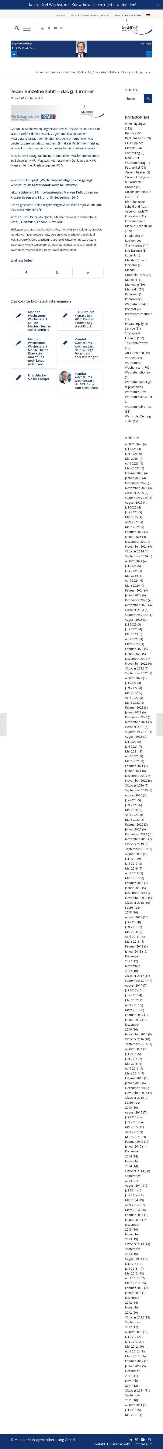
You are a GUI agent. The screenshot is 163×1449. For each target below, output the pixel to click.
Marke (129, 280)
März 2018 (132, 941)
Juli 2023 (130, 624)
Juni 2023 (131, 629)
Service (130, 328)
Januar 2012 (133, 1366)
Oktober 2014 (134, 1171)
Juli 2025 (130, 507)
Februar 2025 (134, 532)
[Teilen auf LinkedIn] (88, 272)
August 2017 (133, 985)
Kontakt (61, 15)
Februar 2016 (134, 1078)
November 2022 (136, 663)
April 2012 (132, 1351)
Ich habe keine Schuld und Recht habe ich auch (137, 206)
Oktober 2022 (134, 668)
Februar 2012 (134, 1361)
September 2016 (136, 1044)
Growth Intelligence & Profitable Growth (138, 182)
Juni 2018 (131, 927)
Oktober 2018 (134, 903)
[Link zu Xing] (49, 28)
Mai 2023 (131, 634)
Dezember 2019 (136, 834)
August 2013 (133, 1259)
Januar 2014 (133, 1220)
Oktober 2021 (134, 727)
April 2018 (132, 937)
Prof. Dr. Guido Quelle (37, 217)
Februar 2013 (134, 1288)
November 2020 (136, 780)
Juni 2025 (131, 512)
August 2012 (133, 1332)
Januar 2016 (133, 1083)
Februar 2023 (134, 649)
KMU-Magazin (69, 229)
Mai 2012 (131, 1346)
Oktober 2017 (134, 976)
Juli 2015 (130, 1117)
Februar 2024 (134, 590)
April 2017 (132, 1005)
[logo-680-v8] (131, 28)
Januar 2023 (133, 654)
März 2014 (132, 1210)
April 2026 (132, 463)
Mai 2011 (131, 1415)
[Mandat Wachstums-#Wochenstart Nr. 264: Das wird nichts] (3, 724)
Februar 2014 (134, 1215)
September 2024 (136, 556)
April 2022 (132, 698)
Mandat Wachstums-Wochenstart (90, 15)
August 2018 (133, 917)
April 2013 (132, 1278)
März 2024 (132, 585)
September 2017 (136, 981)
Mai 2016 (131, 1064)
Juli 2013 (130, 1264)
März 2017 (132, 1010)
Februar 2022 (134, 707)
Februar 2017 (134, 1015)
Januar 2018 (133, 951)
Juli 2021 (130, 742)
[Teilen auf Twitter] (57, 272)
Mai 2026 (131, 459)
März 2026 (132, 468)
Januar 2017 (133, 1020)
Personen (131, 294)
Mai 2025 (131, 517)
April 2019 (132, 873)
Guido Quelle (36, 229)
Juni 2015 (131, 1122)
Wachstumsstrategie (38, 250)
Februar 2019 (134, 883)
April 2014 (132, 1205)
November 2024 (136, 546)
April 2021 (132, 756)
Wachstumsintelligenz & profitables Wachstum (140, 387)
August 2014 (133, 1185)
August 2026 (133, 444)
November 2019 (136, 839)
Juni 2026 (131, 454)
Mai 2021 (131, 751)
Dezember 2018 (136, 893)
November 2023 (136, 605)
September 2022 (136, 673)
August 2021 (133, 737)
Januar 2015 (133, 1146)
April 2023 (132, 639)
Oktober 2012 (134, 1317)
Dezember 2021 (136, 717)
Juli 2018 (130, 922)
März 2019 (132, 878)
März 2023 (132, 644)
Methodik (131, 289)
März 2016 (132, 1073)
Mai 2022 (131, 693)
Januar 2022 (133, 712)
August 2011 (133, 1405)
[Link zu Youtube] (55, 28)
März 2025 (132, 527)
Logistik (130, 255)
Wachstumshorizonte (139, 372)
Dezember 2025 (136, 483)
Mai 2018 (131, 932)
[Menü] (25, 28)
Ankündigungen (135, 123)
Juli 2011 (130, 1410)
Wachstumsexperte (37, 245)
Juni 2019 (131, 863)
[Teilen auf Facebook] (26, 272)
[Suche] (15, 28)
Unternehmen (134, 353)
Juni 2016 (131, 1059)
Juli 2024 (130, 566)
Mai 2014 (131, 1200)
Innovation (132, 216)
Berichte (130, 133)
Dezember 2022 (136, 659)
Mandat (96, 229)
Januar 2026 (133, 478)
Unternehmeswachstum (80, 239)
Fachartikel (36, 98)
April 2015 (132, 1132)
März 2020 (132, 820)
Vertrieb (130, 358)
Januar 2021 (133, 771)
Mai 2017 (131, 1000)
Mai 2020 (131, 810)
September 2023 (136, 615)
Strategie (58, 239)
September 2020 (136, 790)
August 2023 (133, 619)
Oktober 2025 (134, 493)
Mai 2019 (131, 868)
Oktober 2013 (134, 1244)
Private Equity (134, 324)
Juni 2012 (131, 1342)
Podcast (130, 309)
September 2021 (136, 732)
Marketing (132, 284)
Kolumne (84, 229)
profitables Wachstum (37, 239)
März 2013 (132, 1283)
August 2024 (133, 561)
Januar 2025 (133, 537)
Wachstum (17, 245)
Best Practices (135, 138)
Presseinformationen (139, 314)
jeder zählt (52, 229)
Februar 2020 (134, 824)
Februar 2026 (134, 473)
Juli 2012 (130, 1337)
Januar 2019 (133, 888)
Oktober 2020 (134, 785)
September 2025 (136, 498)
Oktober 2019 (134, 844)
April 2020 (132, 815)
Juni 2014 (131, 1195)
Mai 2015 (131, 1127)
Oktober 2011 (134, 1390)
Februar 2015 (134, 1142)
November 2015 (136, 1093)
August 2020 (133, 795)
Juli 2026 (130, 449)
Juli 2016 (130, 1054)
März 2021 (132, 761)
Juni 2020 (131, 805)
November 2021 (136, 722)
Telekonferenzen (136, 343)
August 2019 (133, 854)
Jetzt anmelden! (122, 4)
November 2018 (136, 898)
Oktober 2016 (134, 1039)
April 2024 (132, 580)
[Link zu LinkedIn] (42, 28)
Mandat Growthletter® (128, 15)
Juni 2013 (131, 1268)
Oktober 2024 (134, 551)
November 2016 (136, 1034)
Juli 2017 (130, 990)
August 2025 (133, 502)
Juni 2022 (131, 688)
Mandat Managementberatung (30, 234)
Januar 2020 (133, 829)
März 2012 (132, 1356)
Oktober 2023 (134, 610)
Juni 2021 (131, 746)
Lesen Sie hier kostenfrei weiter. (75, 148)
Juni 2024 (131, 571)
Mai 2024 (131, 576)
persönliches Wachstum (66, 234)
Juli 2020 (130, 800)
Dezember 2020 (136, 776)
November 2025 (136, 488)
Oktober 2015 (134, 1098)
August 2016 (133, 1049)
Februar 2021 (134, 766)
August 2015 (133, 1112)
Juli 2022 (130, 683)
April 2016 (132, 1068)
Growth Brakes (135, 172)
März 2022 (132, 703)
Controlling (132, 153)
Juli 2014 (130, 1190)
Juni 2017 (131, 995)
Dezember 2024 (136, 542)
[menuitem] (61, 15)
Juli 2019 (130, 859)
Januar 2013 (133, 1293)
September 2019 (136, 849)
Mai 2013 (131, 1273)
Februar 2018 (134, 946)
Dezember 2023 (136, 600)
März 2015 (132, 1137)
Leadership (132, 236)
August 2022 (133, 678)
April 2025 (132, 522)
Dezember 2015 (136, 1088)
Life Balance (133, 250)
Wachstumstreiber (64, 250)
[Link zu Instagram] (62, 28)
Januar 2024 (133, 595)
